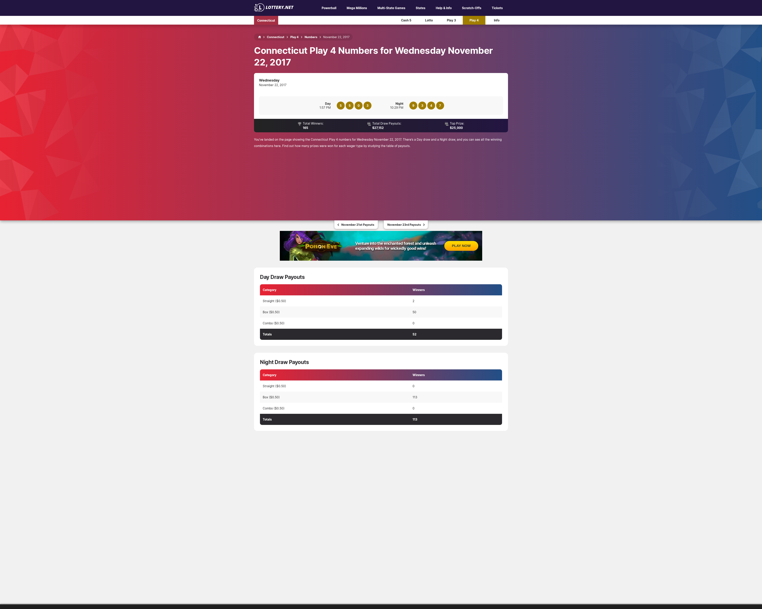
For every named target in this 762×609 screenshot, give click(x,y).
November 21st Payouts (357, 225)
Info (496, 20)
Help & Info (444, 8)
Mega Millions (357, 8)
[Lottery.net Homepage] (259, 37)
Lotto (429, 20)
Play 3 (451, 20)
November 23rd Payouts (404, 225)
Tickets (497, 8)
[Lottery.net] (274, 10)
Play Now (461, 246)
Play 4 (474, 20)
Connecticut (266, 20)
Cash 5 (406, 20)
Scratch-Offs (471, 8)
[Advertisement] (381, 179)
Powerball (329, 8)
